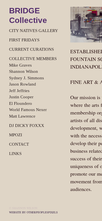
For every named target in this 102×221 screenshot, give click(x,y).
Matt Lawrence (22, 116)
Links (15, 153)
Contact (19, 144)
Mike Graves (20, 65)
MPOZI (15, 135)
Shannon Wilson (23, 71)
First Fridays (24, 40)
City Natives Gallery (33, 30)
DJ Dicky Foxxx (26, 125)
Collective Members (33, 58)
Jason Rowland (22, 84)
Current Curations (31, 49)
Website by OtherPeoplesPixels (33, 212)
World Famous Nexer (28, 109)
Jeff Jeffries (19, 90)
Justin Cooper (21, 97)
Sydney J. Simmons (26, 78)
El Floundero (20, 103)
